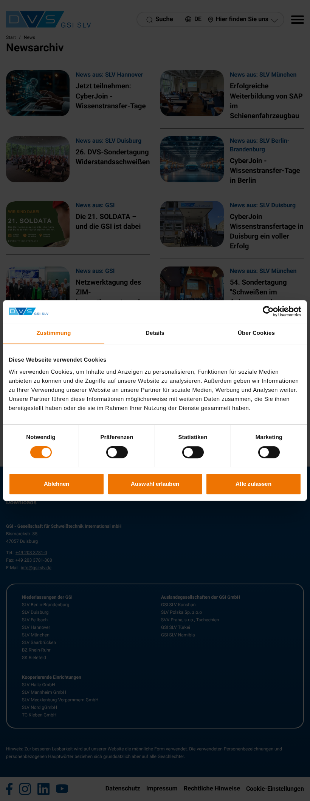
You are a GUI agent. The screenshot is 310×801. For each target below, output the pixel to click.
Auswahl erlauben (155, 484)
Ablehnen (57, 484)
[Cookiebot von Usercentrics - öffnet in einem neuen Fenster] (268, 311)
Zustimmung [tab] (54, 333)
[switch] (117, 452)
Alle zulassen (253, 484)
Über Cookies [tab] (256, 333)
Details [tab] (155, 333)
